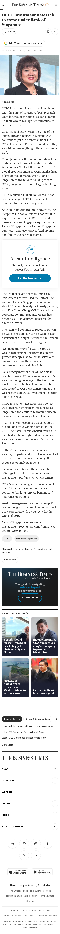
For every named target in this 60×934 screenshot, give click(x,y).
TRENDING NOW (13, 613)
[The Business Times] (27, 4)
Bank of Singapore (26, 538)
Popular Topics (12, 719)
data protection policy (47, 915)
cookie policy (29, 915)
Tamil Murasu (46, 895)
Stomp (30, 901)
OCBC (7, 538)
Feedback (10, 559)
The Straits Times (18, 890)
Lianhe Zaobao (14, 895)
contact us (25, 910)
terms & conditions (12, 915)
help (34, 910)
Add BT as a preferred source (26, 43)
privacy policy (44, 910)
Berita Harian (30, 895)
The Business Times (40, 890)
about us (14, 910)
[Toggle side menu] (3, 4)
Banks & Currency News (38, 719)
